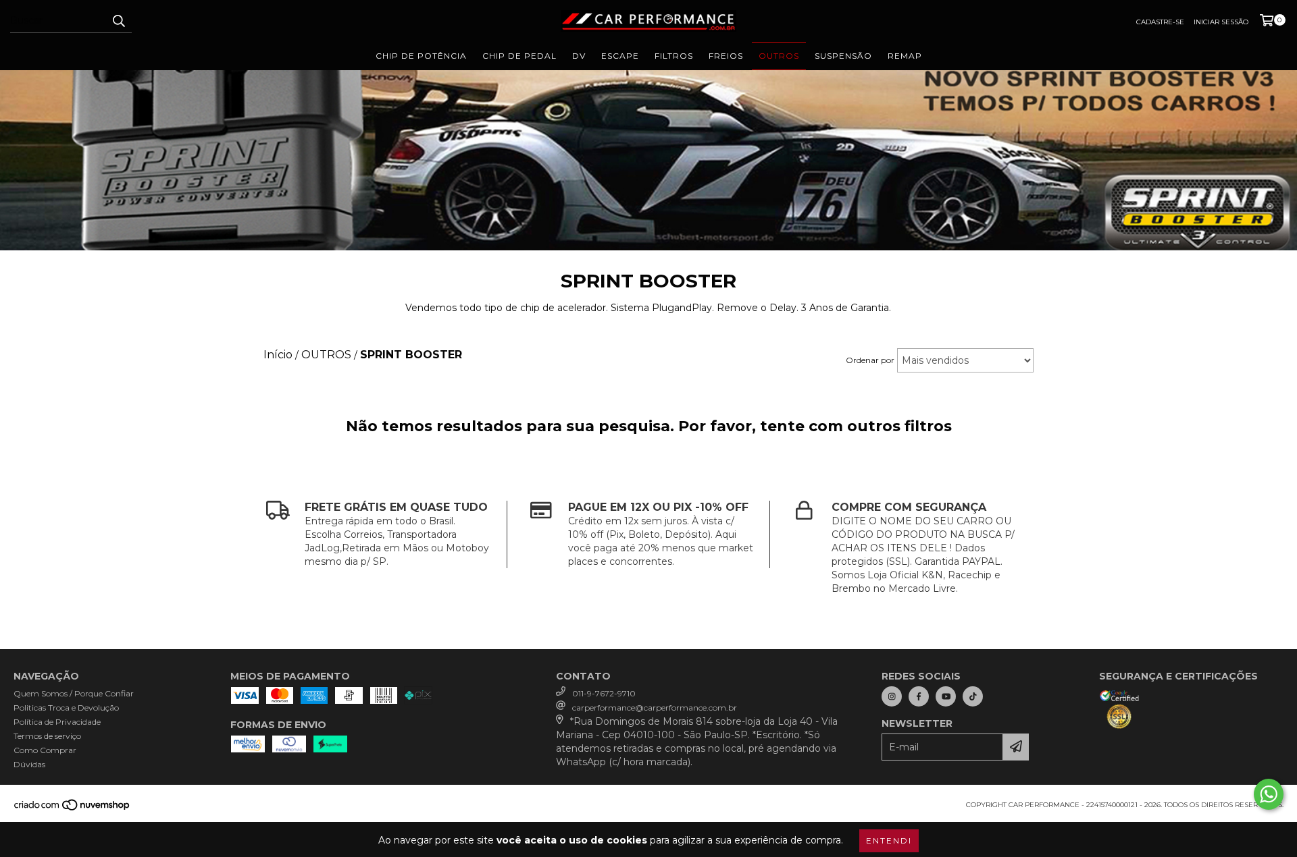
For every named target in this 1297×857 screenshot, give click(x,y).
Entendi (889, 840)
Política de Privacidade (57, 722)
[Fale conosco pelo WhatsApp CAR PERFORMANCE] (1268, 794)
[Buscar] (118, 21)
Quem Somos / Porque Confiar (74, 693)
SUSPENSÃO (843, 56)
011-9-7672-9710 (604, 693)
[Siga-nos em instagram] (892, 696)
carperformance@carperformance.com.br (654, 707)
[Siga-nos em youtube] (946, 696)
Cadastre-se (1160, 22)
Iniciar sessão (1221, 22)
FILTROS (674, 56)
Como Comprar (45, 750)
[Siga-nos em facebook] (919, 696)
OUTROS (779, 56)
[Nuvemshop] (73, 809)
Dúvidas (29, 764)
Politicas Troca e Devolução (66, 707)
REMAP (905, 56)
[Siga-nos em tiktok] (973, 696)
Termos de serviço (47, 736)
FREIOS (726, 56)
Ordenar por (870, 360)
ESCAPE (620, 56)
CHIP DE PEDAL (519, 56)
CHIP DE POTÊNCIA (421, 56)
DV (579, 56)
